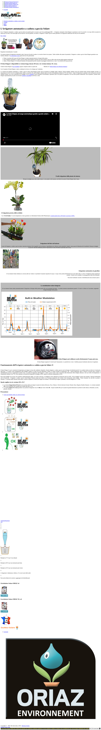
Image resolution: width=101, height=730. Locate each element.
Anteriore (3, 520)
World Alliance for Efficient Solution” (58, 66)
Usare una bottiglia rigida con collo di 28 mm (14, 394)
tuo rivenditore (16, 66)
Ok (90, 728)
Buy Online (3, 35)
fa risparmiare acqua (15, 55)
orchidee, (31, 74)
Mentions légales (26, 725)
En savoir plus (95, 728)
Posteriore (7, 520)
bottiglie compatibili (26, 75)
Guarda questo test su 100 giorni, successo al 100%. (62, 215)
